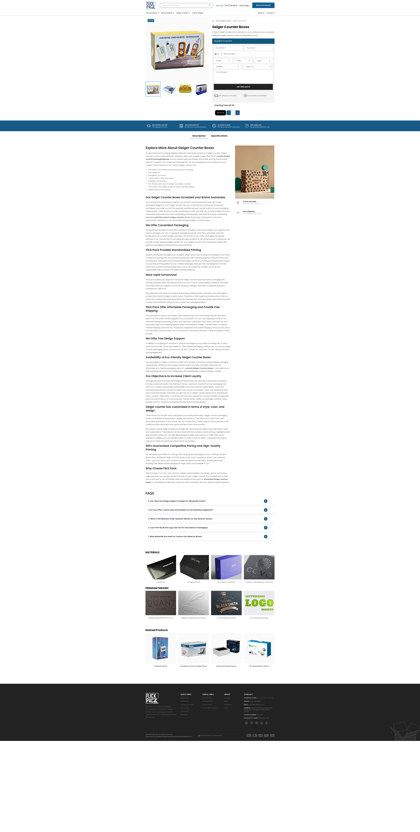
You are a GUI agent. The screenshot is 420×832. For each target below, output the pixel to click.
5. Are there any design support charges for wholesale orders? (177, 501)
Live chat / (220, 5)
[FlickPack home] (150, 5)
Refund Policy (207, 698)
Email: (246, 705)
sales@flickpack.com (256, 705)
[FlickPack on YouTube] (246, 723)
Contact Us (271, 13)
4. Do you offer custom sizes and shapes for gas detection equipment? (180, 510)
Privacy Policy (207, 705)
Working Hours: (250, 698)
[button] (152, 13)
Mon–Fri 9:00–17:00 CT (265, 698)
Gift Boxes (183, 715)
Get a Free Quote (263, 5)
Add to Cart (220, 112)
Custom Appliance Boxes (223, 21)
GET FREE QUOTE (243, 87)
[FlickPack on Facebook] (266, 723)
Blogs (226, 701)
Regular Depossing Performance (161, 618)
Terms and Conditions (210, 708)
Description (199, 135)
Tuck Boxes (184, 711)
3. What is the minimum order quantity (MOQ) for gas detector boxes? (180, 519)
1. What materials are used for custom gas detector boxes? (175, 536)
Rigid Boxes (184, 698)
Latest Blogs (244, 5)
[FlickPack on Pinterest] (251, 723)
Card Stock (161, 582)
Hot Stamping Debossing (259, 618)
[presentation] (273, 651)
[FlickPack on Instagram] (256, 723)
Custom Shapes (197, 13)
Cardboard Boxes (186, 705)
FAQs (226, 708)
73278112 (260, 715)
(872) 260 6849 (231, 5)
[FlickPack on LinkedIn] (261, 723)
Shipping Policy (207, 701)
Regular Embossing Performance (193, 618)
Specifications (219, 135)
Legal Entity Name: (251, 718)
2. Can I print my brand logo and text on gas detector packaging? (178, 527)
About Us (261, 13)
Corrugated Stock (193, 582)
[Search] (209, 5)
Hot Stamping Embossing (226, 618)
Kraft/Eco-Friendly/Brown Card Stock (259, 582)
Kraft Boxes (184, 701)
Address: (247, 708)
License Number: (250, 715)
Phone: (246, 701)
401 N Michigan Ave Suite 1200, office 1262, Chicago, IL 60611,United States (258, 709)
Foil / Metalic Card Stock (226, 582)
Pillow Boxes (184, 708)
